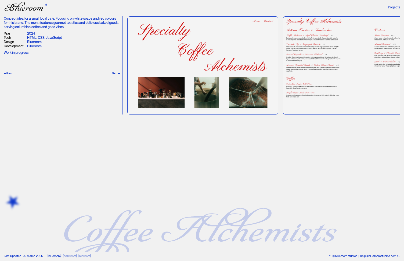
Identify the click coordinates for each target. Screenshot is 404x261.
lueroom (24, 7)
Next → (116, 73)
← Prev (8, 73)
